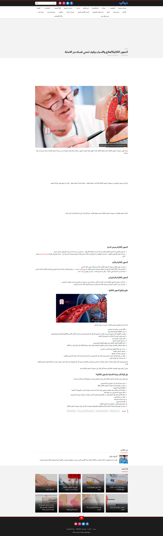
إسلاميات (47, 8)
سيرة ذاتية (41, 12)
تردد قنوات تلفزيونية (98, 12)
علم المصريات (95, 8)
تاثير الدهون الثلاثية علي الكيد (102, 411)
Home (126, 49)
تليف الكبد (80, 271)
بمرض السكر (44, 254)
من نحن (94, 529)
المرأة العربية (58, 8)
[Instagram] (64, 3)
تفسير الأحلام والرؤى (83, 12)
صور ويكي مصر (105, 16)
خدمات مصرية (122, 8)
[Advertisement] (81, 34)
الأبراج (124, 12)
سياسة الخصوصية (71, 529)
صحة (78, 8)
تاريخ (108, 12)
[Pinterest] (60, 3)
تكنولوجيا (112, 8)
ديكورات (61, 12)
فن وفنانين (86, 8)
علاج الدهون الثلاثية (71, 411)
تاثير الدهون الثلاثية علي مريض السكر (85, 411)
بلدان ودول (116, 12)
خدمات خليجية (68, 8)
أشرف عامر (123, 55)
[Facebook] (71, 3)
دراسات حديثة (70, 12)
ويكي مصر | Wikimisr (81, 529)
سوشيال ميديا (51, 12)
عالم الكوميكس (58, 16)
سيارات (104, 8)
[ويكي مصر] (123, 3)
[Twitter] (67, 3)
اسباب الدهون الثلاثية (114, 411)
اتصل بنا (89, 529)
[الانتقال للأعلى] (81, 518)
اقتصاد (38, 8)
